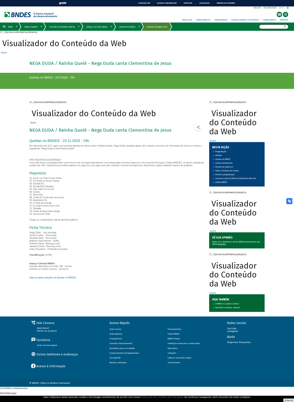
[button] (3, 52)
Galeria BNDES (221, 182)
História (218, 155)
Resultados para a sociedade (122, 348)
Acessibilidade (270, 8)
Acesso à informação (167, 3)
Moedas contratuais (118, 362)
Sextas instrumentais (224, 163)
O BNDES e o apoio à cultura (227, 304)
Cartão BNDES (174, 334)
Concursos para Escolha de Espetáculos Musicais (235, 178)
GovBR (63, 3)
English (257, 8)
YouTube (231, 328)
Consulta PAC (115, 358)
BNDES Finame (174, 338)
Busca (256, 27)
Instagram (232, 331)
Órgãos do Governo (226, 3)
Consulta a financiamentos (121, 343)
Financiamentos (203, 20)
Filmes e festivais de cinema (227, 171)
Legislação (204, 3)
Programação (220, 152)
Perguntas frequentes (239, 342)
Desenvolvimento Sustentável (245, 20)
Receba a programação (225, 174)
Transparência (221, 20)
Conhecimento (269, 20)
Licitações (172, 353)
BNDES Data (187, 20)
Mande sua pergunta (47, 331)
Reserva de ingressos (224, 167)
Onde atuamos (115, 334)
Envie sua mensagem (47, 345)
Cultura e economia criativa (179, 358)
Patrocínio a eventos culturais (227, 308)
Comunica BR (144, 3)
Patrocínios (172, 348)
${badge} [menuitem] (8, 393)
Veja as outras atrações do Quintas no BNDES (52, 277)
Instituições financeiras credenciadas (184, 343)
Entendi (289, 400)
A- (283, 8)
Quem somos (115, 329)
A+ (280, 8)
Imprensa (284, 20)
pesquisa (222, 244)
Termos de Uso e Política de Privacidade (162, 397)
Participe (188, 3)
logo (30, 14)
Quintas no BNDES (222, 159)
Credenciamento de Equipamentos (124, 353)
